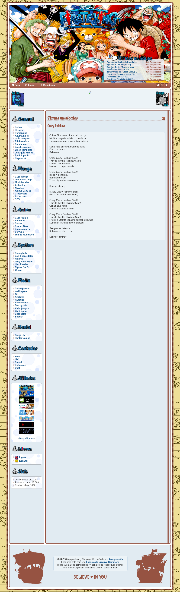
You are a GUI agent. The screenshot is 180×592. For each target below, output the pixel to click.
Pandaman (21, 144)
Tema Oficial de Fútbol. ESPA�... (122, 72)
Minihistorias (22, 182)
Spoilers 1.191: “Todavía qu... (120, 67)
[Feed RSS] (162, 85)
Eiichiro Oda (22, 141)
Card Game (21, 311)
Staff (17, 368)
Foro (17, 85)
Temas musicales (24, 234)
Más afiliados (26, 438)
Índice (18, 127)
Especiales (21, 196)
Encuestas (20, 314)
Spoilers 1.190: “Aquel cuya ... (120, 65)
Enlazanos (20, 365)
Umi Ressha (21, 264)
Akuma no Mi (22, 135)
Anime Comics (23, 191)
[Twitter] (158, 85)
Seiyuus (19, 232)
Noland (19, 258)
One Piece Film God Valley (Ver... (122, 74)
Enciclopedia (22, 155)
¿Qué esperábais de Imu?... (119, 69)
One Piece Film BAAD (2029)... (121, 79)
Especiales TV (22, 229)
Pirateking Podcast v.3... (118, 77)
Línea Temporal (23, 150)
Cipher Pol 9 (21, 267)
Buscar (18, 316)
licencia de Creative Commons (102, 562)
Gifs (17, 294)
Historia (19, 130)
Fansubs (19, 299)
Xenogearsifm (116, 559)
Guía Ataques (22, 138)
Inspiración (21, 158)
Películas (20, 220)
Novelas (19, 188)
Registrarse (49, 85)
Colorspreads (22, 288)
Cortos (18, 223)
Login (31, 85)
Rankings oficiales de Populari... (122, 62)
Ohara (18, 270)
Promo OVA (21, 226)
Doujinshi (20, 335)
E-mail (18, 362)
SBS (17, 199)
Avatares (19, 297)
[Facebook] (166, 85)
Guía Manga (21, 176)
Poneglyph (21, 253)
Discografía (21, 305)
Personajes (21, 133)
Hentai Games (22, 338)
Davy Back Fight (24, 261)
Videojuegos (22, 308)
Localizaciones (23, 147)
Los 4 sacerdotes (24, 256)
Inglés (22, 457)
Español (23, 460)
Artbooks (20, 185)
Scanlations (21, 302)
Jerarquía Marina (24, 152)
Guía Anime (21, 217)
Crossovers (21, 193)
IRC (17, 359)
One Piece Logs (23, 179)
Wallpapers (21, 291)
